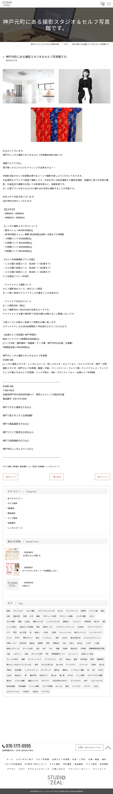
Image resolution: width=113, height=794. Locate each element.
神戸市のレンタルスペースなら (18, 448)
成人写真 (23, 632)
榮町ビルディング (13, 648)
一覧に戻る (56, 476)
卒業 (24, 616)
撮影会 (65, 670)
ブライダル (45, 691)
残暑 (57, 648)
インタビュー (47, 637)
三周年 (93, 664)
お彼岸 (65, 648)
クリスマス (76, 686)
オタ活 (70, 675)
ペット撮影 (80, 675)
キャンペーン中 (65, 632)
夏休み (9, 680)
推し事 (62, 675)
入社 (64, 643)
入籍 (8, 654)
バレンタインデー (95, 632)
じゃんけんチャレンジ (92, 637)
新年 (36, 664)
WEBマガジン (28, 637)
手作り (17, 637)
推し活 (53, 675)
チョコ (9, 637)
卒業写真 (87, 621)
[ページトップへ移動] (108, 747)
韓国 (38, 616)
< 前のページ (10, 476)
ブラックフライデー (94, 627)
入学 (31, 616)
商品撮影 (23, 466)
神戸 (86, 680)
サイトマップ (99, 768)
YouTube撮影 (11, 686)
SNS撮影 (16, 466)
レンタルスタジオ (53, 621)
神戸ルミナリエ (80, 632)
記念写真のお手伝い (60, 680)
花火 (51, 648)
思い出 (101, 664)
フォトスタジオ (96, 680)
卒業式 (9, 670)
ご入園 (96, 643)
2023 (15, 632)
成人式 (60, 611)
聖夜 (75, 659)
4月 (93, 670)
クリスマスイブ (50, 659)
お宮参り (26, 691)
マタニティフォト (13, 691)
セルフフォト (18, 611)
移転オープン (48, 627)
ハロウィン (17, 654)
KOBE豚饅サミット (58, 654)
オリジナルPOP (36, 654)
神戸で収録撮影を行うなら (16, 440)
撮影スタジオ (38, 621)
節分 (57, 637)
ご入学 (88, 643)
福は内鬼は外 (75, 637)
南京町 (83, 611)
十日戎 (45, 632)
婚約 (102, 611)
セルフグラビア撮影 (95, 675)
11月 (47, 654)
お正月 (27, 621)
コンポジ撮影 (81, 616)
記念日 (35, 691)
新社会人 (18, 675)
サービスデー (71, 664)
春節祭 (40, 643)
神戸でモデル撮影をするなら (17, 407)
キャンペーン (73, 654)
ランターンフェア (34, 659)
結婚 (8, 611)
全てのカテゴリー (15, 498)
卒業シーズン (11, 643)
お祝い (71, 643)
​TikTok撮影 (22, 686)
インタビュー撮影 (77, 670)
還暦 (19, 621)
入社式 (9, 675)
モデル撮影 (7, 466)
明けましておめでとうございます (19, 664)
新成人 (37, 632)
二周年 (53, 632)
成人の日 (59, 664)
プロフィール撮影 (66, 616)
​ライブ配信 (32, 466)
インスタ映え (12, 627)
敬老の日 (74, 648)
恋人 (61, 659)
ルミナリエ (83, 664)
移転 (38, 627)
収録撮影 (41, 466)
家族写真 (16, 616)
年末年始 (83, 659)
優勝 (23, 659)
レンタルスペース (53, 466)
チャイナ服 (93, 611)
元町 (8, 616)
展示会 (56, 670)
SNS (104, 621)
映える (96, 621)
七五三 (96, 686)
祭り (44, 648)
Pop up (68, 659)
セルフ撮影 (30, 611)
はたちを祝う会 (47, 664)
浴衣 (37, 648)
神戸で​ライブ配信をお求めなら (18, 432)
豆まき (64, 637)
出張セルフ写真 (87, 654)
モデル (91, 616)
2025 (92, 659)
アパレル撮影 (34, 686)
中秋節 (83, 648)
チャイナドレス (72, 611)
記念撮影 (18, 670)
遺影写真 (33, 675)
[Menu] (109, 4)
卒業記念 (56, 643)
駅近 (67, 686)
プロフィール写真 (49, 616)
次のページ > (102, 476)
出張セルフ (44, 675)
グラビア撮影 (20, 680)
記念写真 (23, 643)
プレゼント (77, 621)
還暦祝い (66, 621)
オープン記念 (28, 648)
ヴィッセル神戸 (12, 659)
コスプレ (87, 686)
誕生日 (32, 643)
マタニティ (45, 680)
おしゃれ (59, 686)
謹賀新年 (100, 659)
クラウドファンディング (65, 627)
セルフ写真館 (47, 686)
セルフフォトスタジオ (46, 611)
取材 (37, 637)
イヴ (8, 632)
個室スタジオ (33, 680)
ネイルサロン (76, 680)
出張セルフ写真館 (26, 627)
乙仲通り (80, 627)
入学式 (100, 670)
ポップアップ (46, 670)
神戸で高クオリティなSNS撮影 (18, 415)
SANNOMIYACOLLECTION (96, 648)
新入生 (79, 643)
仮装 (26, 654)
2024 (47, 643)
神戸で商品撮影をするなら (16, 423)
